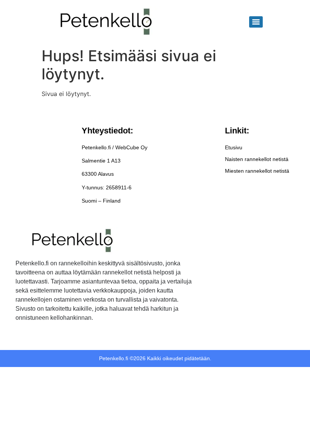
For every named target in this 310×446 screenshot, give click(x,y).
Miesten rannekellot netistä (257, 171)
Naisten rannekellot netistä (256, 159)
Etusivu (233, 147)
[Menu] (256, 22)
